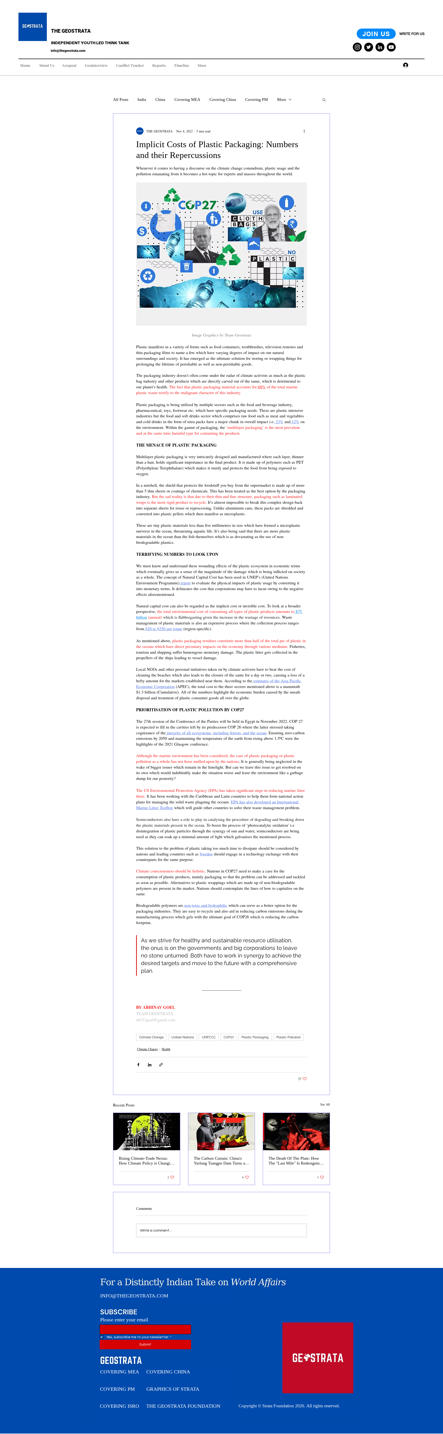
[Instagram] (357, 47)
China (160, 99)
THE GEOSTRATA (71, 31)
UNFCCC (209, 1037)
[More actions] (304, 131)
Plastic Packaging (255, 1037)
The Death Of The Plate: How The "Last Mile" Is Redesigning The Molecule (295, 1161)
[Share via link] (161, 1064)
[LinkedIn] (379, 47)
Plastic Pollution (288, 1037)
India (142, 99)
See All (325, 1104)
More (281, 99)
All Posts (120, 99)
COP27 (229, 1037)
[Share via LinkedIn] (149, 1064)
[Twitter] (368, 47)
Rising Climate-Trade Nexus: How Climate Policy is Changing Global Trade (146, 1161)
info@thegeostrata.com (68, 51)
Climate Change (151, 1037)
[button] (324, 99)
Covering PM (256, 99)
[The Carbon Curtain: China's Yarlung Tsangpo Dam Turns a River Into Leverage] (221, 1131)
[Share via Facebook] (138, 1064)
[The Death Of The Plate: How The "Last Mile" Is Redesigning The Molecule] (296, 1131)
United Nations (182, 1037)
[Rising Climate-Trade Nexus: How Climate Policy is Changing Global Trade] (146, 1131)
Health (166, 1049)
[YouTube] (391, 47)
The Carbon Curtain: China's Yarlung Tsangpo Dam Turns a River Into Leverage (219, 1161)
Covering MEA (187, 99)
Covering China (223, 99)
